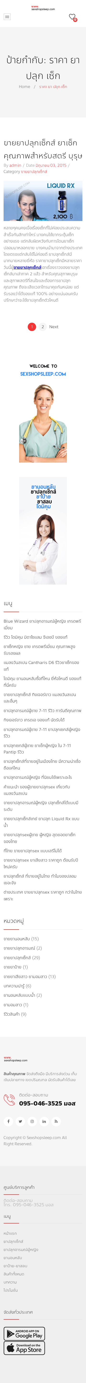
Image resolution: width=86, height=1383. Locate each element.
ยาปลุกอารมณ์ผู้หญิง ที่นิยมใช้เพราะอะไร (38, 777)
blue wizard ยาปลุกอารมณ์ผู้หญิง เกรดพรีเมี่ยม (42, 624)
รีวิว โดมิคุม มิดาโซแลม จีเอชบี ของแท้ (35, 637)
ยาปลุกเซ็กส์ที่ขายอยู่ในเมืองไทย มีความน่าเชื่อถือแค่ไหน (42, 764)
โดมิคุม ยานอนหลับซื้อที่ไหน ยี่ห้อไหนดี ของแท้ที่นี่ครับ (42, 681)
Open (7, 16)
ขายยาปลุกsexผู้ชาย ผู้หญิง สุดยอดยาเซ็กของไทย (39, 838)
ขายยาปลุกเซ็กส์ (34, 172)
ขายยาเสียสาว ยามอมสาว (25, 977)
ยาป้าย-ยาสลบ (15, 1266)
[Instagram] (32, 1121)
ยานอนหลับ (13, 1258)
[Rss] (56, 1121)
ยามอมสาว (13, 1005)
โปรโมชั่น (11, 1290)
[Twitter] (20, 1121)
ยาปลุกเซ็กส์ (13, 1242)
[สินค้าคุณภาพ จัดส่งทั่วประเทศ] (43, 8)
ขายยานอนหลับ (17, 939)
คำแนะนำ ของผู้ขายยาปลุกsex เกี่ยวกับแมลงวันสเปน (37, 790)
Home (24, 87)
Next (53, 327)
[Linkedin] (44, 1121)
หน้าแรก (10, 1233)
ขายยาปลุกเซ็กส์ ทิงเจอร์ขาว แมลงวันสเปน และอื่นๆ (40, 698)
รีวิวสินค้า (12, 1014)
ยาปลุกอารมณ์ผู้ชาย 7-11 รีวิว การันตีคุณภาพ (42, 711)
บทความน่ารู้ (14, 986)
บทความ (10, 1282)
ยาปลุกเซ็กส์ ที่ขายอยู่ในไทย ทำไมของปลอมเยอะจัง (40, 879)
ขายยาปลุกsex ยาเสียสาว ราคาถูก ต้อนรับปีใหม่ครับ (41, 863)
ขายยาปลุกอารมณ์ (19, 948)
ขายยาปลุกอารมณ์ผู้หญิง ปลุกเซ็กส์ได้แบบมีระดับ (41, 806)
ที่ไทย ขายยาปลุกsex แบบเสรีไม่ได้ (33, 851)
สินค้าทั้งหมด (14, 1274)
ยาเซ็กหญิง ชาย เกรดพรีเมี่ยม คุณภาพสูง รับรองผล (39, 649)
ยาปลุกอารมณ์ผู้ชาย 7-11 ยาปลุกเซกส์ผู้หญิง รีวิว (42, 732)
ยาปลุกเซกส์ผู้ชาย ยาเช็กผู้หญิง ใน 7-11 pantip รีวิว (37, 748)
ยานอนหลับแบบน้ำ (19, 995)
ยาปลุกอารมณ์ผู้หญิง (21, 1250)
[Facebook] (8, 1121)
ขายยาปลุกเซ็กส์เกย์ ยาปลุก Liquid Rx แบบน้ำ (41, 822)
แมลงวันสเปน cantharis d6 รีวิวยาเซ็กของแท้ (41, 665)
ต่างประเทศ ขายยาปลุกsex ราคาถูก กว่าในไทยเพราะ (43, 895)
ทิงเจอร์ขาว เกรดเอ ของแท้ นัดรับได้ (34, 720)
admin (15, 165)
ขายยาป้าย (13, 967)
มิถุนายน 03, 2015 (51, 165)
